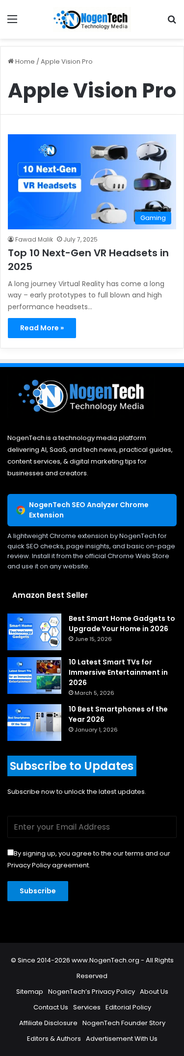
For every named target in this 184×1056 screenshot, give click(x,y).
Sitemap (29, 991)
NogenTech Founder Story (123, 1023)
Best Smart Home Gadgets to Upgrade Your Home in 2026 (122, 624)
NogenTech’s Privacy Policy (91, 991)
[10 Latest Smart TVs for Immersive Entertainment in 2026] (34, 675)
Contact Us (50, 1007)
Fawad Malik (34, 239)
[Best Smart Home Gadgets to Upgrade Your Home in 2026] (34, 632)
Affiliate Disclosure (48, 1023)
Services (87, 1007)
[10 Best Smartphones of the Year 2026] (34, 722)
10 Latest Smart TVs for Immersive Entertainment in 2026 (118, 672)
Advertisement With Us (122, 1038)
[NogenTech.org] (92, 19)
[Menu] (12, 23)
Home (24, 61)
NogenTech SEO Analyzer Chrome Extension (89, 510)
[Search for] (172, 23)
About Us (154, 991)
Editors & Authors (54, 1038)
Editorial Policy (128, 1007)
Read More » (42, 328)
